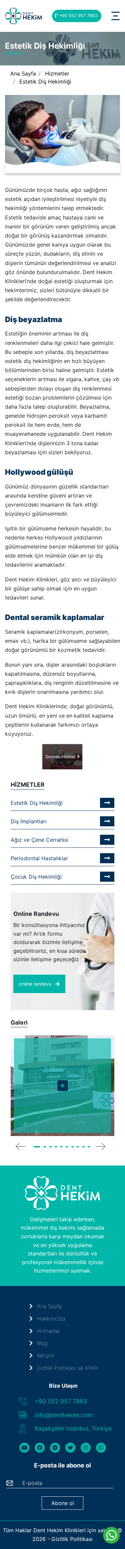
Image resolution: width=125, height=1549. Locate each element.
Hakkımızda (50, 1318)
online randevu (36, 984)
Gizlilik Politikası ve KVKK (66, 1367)
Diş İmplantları (29, 821)
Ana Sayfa (23, 73)
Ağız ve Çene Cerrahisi (39, 839)
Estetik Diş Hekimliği (45, 81)
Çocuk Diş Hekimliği (36, 876)
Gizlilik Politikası (72, 1539)
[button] (38, 1146)
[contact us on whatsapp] (111, 1535)
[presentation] (21, 1146)
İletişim (44, 1355)
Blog (41, 1343)
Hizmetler (57, 73)
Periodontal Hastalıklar (39, 858)
